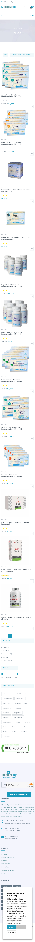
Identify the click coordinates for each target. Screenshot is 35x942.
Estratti (5, 650)
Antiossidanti (7, 698)
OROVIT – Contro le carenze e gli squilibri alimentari (16, 618)
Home (15, 28)
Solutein (17, 886)
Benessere (20, 698)
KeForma (5, 657)
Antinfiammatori (22, 694)
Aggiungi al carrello (32, 106)
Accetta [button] (12, 927)
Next (25, 636)
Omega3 (27, 722)
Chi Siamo (4, 854)
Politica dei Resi (6, 864)
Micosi (18, 722)
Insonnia (6, 713)
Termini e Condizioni (7, 870)
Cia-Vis (5, 647)
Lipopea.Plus (7, 886)
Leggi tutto (32, 533)
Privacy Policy (5, 867)
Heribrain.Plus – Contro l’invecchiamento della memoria (16, 191)
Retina (5, 727)
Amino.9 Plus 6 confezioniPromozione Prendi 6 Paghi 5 (11, 428)
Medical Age (6, 660)
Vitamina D (6, 736)
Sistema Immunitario (18, 727)
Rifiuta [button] (21, 927)
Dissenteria (7, 708)
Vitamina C (24, 731)
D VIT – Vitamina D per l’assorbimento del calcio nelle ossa (16, 570)
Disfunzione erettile (21, 703)
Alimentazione (7, 694)
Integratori (6, 654)
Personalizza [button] (12, 932)
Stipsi (5, 731)
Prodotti (3, 873)
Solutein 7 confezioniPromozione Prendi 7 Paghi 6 (11, 476)
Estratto (18, 708)
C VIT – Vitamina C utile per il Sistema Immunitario (15, 523)
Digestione (6, 703)
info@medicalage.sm (9, 2)
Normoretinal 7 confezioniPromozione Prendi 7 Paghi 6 (11, 381)
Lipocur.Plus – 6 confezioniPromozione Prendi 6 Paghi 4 (11, 143)
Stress (14, 731)
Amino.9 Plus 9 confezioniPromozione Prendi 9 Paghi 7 (11, 96)
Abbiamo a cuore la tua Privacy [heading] (16, 894)
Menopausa (7, 722)
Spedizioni (4, 860)
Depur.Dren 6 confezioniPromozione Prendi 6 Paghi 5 (11, 286)
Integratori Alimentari (7, 857)
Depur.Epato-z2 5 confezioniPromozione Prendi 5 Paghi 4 (11, 333)
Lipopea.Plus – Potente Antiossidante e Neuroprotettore (15, 238)
